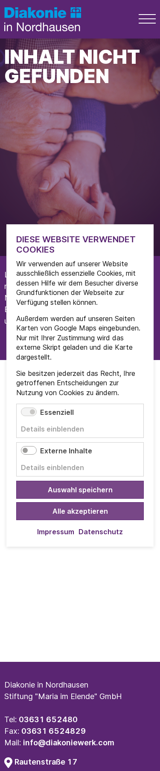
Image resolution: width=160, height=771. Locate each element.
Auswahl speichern (80, 489)
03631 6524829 (53, 730)
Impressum (55, 531)
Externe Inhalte (66, 451)
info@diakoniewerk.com (68, 742)
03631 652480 (48, 719)
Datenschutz (101, 531)
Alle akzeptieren (80, 511)
